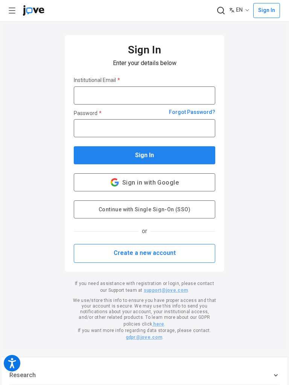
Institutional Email (97, 80)
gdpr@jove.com (144, 337)
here (158, 324)
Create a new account (145, 252)
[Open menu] (12, 11)
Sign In (144, 155)
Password (88, 113)
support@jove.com (166, 290)
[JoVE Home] (33, 10)
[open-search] (220, 10)
